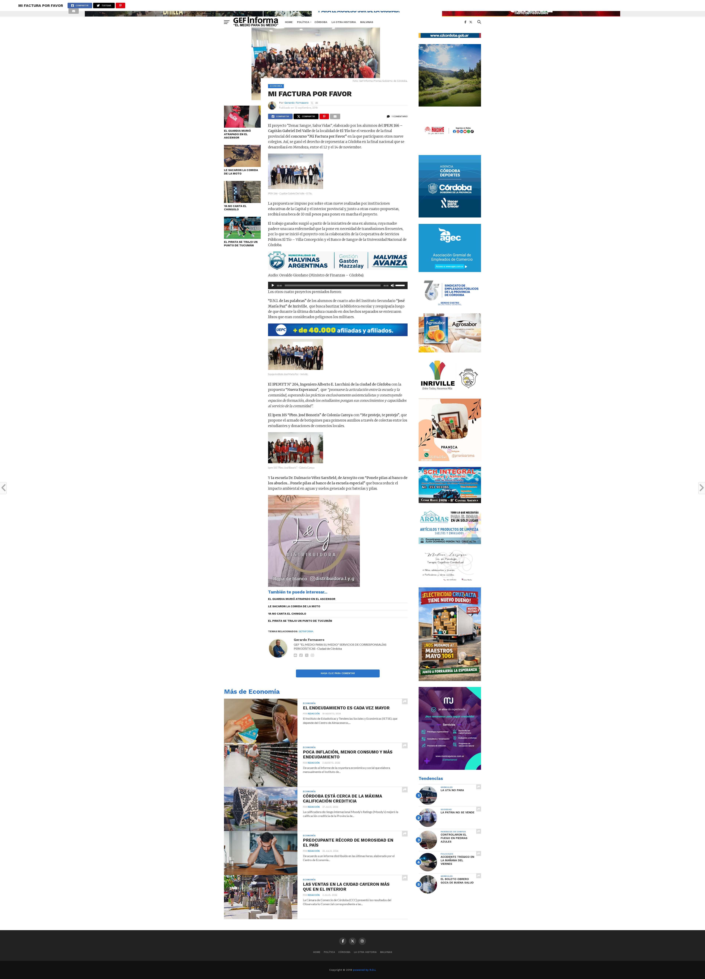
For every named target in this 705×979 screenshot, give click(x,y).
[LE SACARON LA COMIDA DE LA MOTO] (242, 166)
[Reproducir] (273, 285)
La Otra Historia (344, 22)
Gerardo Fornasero (296, 102)
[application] (338, 285)
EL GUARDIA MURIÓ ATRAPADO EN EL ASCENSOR (237, 134)
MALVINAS (366, 22)
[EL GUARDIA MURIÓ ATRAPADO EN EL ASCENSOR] (242, 126)
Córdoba (320, 22)
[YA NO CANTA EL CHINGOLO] (242, 202)
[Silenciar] (392, 285)
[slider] (400, 285)
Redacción (314, 713)
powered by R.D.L (364, 969)
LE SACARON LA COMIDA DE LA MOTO (241, 171)
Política (303, 22)
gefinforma (306, 631)
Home (289, 22)
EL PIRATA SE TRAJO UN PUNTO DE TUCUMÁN (241, 243)
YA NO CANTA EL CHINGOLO (235, 207)
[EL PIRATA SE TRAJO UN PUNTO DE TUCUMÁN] (242, 237)
